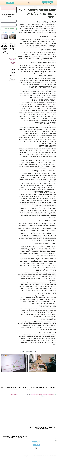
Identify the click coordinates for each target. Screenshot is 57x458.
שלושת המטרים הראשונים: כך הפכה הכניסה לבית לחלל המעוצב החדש (14, 436)
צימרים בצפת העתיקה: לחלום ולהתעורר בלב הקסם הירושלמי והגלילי (13, 75)
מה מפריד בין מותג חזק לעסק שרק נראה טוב (13, 46)
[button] (29, 3)
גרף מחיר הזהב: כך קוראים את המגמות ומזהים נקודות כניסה (4, 48)
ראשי (55, 6)
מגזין (53, 6)
